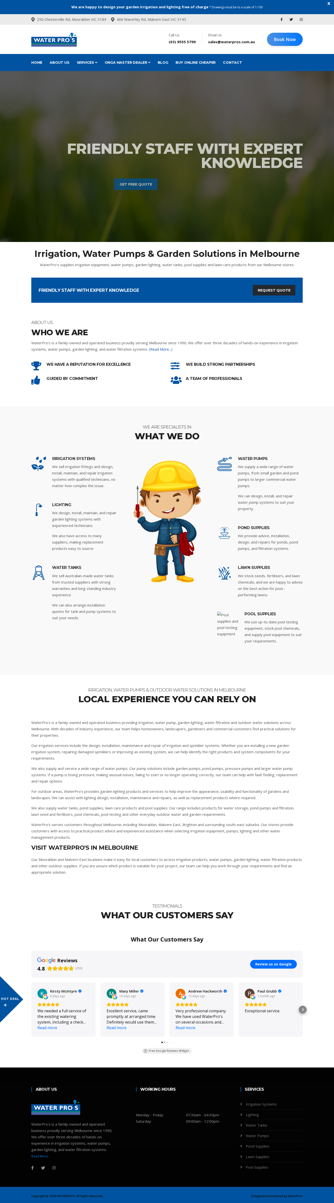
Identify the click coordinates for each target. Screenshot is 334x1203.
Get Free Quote (280, 184)
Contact (232, 62)
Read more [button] (47, 1027)
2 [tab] (167, 224)
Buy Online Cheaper (196, 62)
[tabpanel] (167, 156)
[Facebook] (282, 19)
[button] (31, 1010)
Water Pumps (253, 458)
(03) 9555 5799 (182, 41)
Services (86, 62)
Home (36, 62)
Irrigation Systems (73, 458)
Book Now (285, 39)
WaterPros (295, 1196)
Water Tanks (66, 567)
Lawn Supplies (254, 567)
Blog (163, 62)
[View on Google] (42, 993)
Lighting (61, 504)
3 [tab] (174, 224)
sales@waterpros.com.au (231, 41)
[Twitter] (292, 19)
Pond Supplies (254, 527)
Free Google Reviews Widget (169, 1051)
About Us (59, 62)
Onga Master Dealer (126, 62)
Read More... (41, 1156)
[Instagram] (301, 19)
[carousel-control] (12, 156)
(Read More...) (160, 349)
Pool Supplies (260, 614)
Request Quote (274, 290)
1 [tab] (159, 224)
